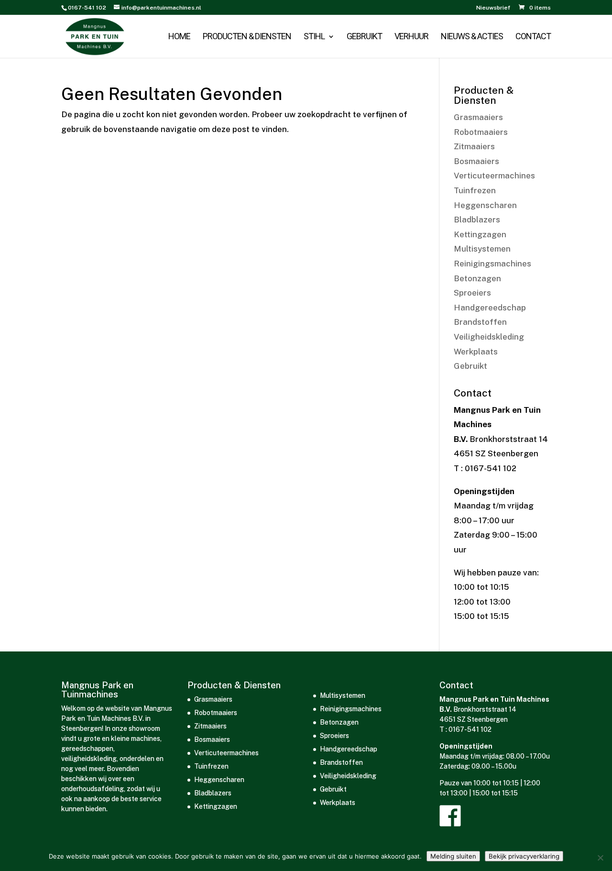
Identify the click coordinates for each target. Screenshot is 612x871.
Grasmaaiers (478, 117)
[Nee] (600, 857)
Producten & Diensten (247, 37)
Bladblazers (477, 219)
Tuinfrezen (475, 190)
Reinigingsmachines (492, 263)
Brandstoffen (480, 322)
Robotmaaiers (481, 132)
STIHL (314, 37)
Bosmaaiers (476, 161)
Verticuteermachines (494, 175)
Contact (533, 37)
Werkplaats (476, 351)
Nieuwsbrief (493, 8)
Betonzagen (477, 278)
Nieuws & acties (472, 37)
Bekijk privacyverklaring (524, 856)
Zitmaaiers (474, 146)
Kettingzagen (480, 234)
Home (179, 37)
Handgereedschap (490, 307)
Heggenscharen (485, 205)
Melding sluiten (453, 856)
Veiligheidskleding (489, 337)
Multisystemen (482, 249)
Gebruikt (364, 37)
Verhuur (411, 37)
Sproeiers (472, 293)
